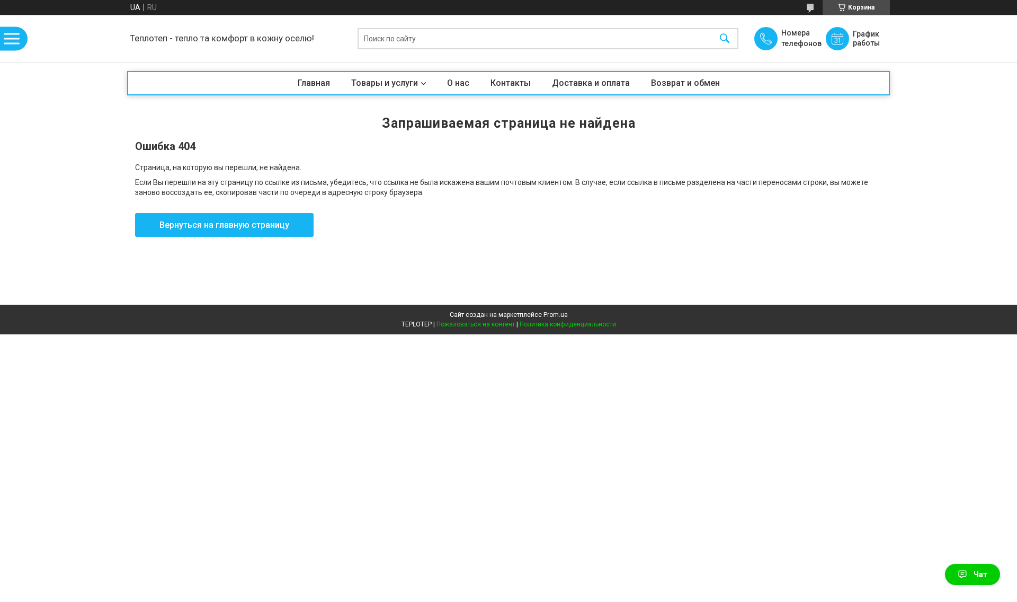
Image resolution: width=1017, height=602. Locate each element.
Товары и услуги (384, 83)
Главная (314, 83)
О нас (458, 83)
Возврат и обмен (685, 83)
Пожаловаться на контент (475, 324)
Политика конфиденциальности (568, 324)
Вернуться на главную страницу (224, 225)
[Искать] (724, 39)
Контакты (510, 83)
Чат (980, 574)
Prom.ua (555, 314)
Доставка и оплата (591, 83)
